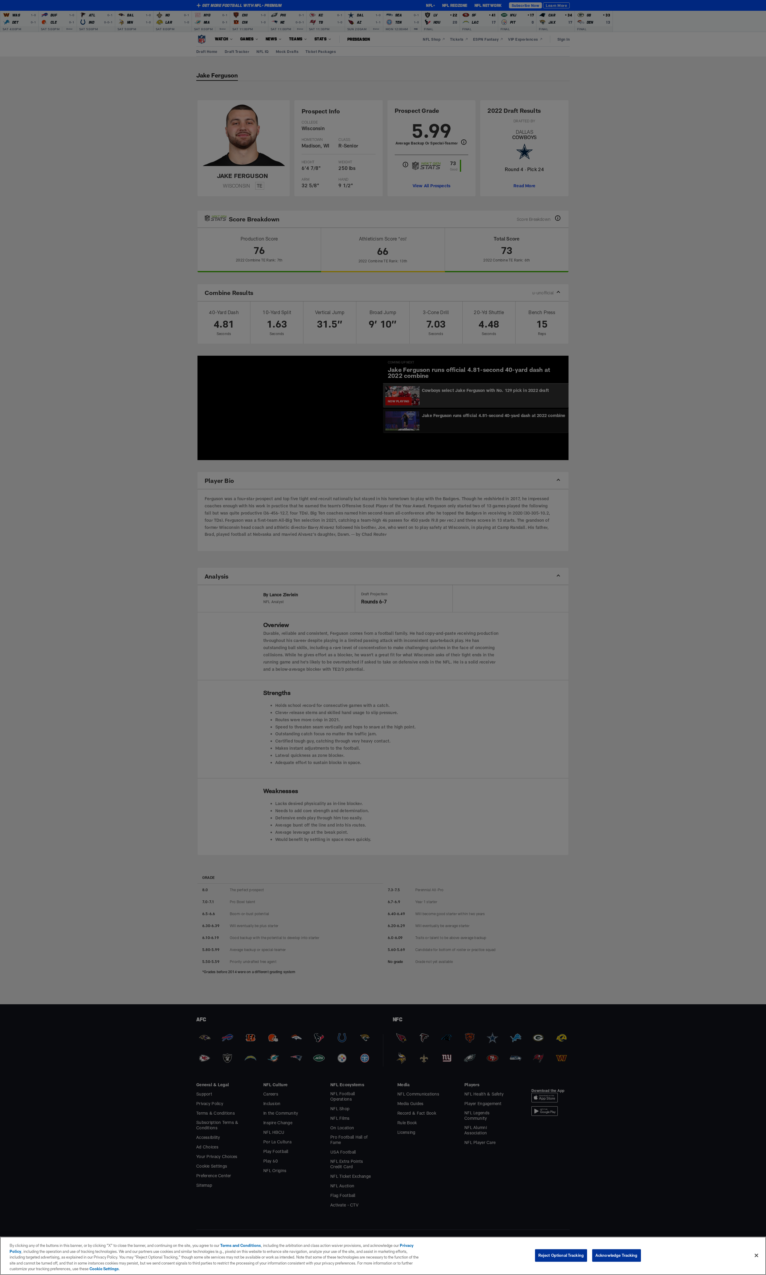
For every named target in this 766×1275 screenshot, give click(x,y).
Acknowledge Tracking (616, 1255)
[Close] (756, 1255)
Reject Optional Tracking (561, 1255)
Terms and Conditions (240, 1245)
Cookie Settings (104, 1268)
